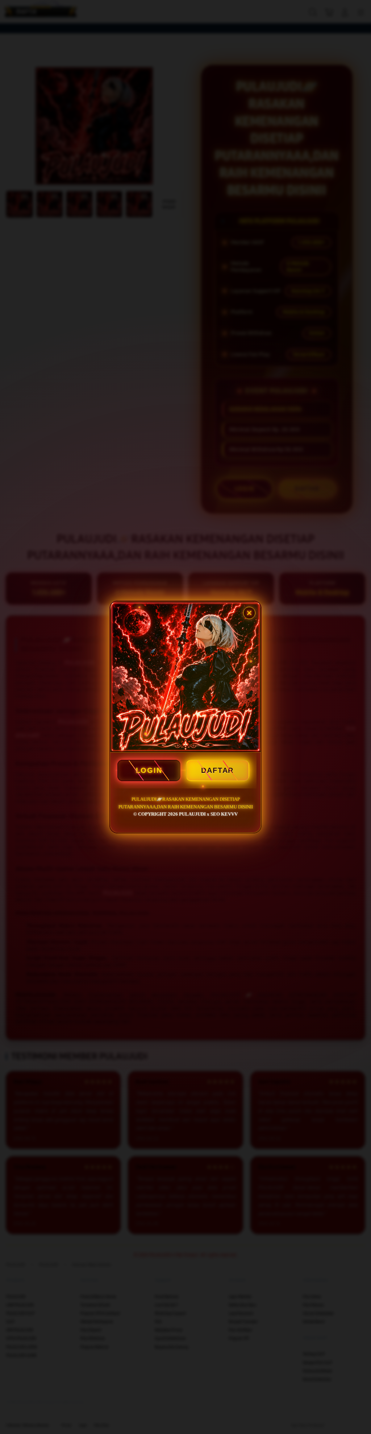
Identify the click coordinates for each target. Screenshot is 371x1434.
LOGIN (149, 770)
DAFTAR (217, 770)
